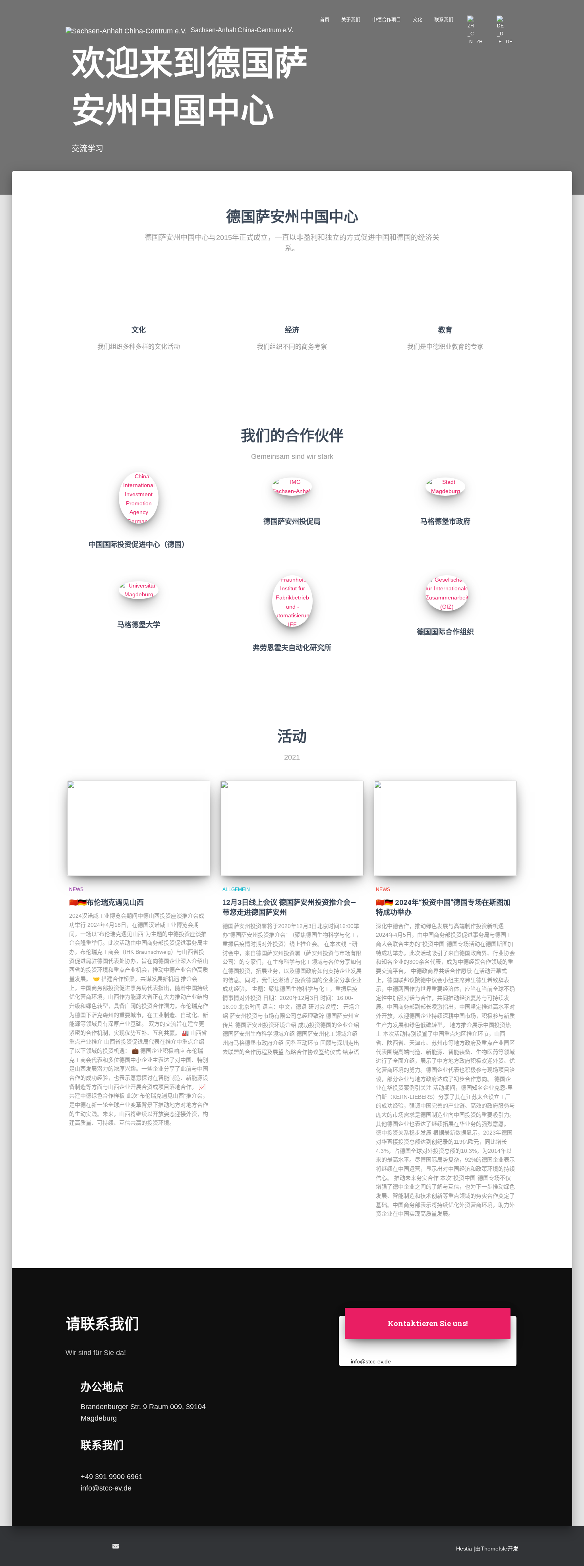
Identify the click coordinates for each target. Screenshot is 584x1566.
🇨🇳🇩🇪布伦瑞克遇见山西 (106, 902)
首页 (324, 20)
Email (115, 1546)
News (76, 889)
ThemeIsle (494, 1548)
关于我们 (350, 20)
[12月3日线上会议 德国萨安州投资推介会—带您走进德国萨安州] (292, 828)
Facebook (72, 1547)
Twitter (86, 1547)
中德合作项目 (386, 20)
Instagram (100, 1547)
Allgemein (236, 889)
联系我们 (443, 20)
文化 (417, 20)
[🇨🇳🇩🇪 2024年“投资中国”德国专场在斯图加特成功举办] (445, 828)
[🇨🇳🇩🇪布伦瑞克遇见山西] (138, 828)
